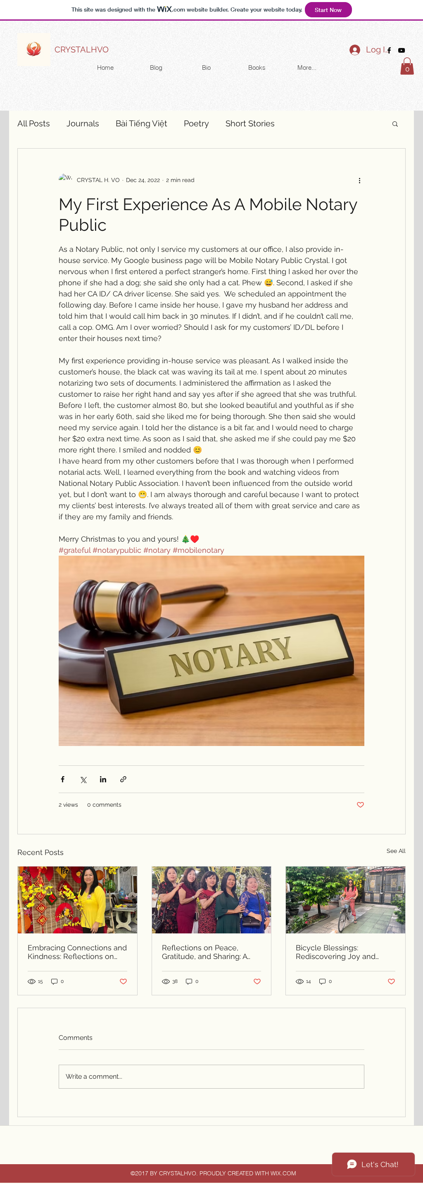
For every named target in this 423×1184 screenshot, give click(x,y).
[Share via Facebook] (63, 779)
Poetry (196, 123)
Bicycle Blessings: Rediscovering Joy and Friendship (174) (335, 952)
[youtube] (401, 50)
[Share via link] (123, 779)
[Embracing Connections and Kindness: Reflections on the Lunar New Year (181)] (77, 900)
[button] (407, 66)
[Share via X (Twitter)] (83, 779)
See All (396, 851)
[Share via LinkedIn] (103, 779)
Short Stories (250, 123)
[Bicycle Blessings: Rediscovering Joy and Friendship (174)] (345, 900)
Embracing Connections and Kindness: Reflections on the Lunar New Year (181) (77, 952)
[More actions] (359, 180)
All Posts (33, 123)
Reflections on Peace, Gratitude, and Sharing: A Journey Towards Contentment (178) (204, 952)
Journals (83, 123)
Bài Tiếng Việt (141, 123)
